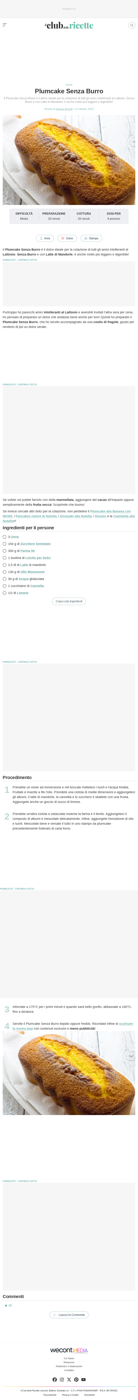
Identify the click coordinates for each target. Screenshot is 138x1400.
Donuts (100, 516)
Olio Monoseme (32, 572)
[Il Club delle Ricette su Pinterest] (76, 1380)
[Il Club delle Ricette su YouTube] (83, 1380)
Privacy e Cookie (70, 1395)
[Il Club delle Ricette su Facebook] (54, 1380)
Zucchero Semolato (35, 544)
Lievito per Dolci (38, 558)
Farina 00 (27, 551)
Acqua (24, 579)
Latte (24, 565)
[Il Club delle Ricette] (69, 25)
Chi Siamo (69, 1358)
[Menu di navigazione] (5, 25)
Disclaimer (89, 1395)
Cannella (37, 586)
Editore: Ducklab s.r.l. (59, 1390)
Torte (69, 85)
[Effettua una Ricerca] (131, 25)
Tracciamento (49, 1395)
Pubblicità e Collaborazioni (69, 1366)
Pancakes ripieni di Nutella (36, 516)
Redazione (69, 1362)
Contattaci (69, 1370)
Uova (15, 537)
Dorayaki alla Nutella (76, 516)
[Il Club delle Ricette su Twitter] (69, 1380)
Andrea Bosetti (64, 109)
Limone (22, 593)
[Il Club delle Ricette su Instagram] (62, 1380)
